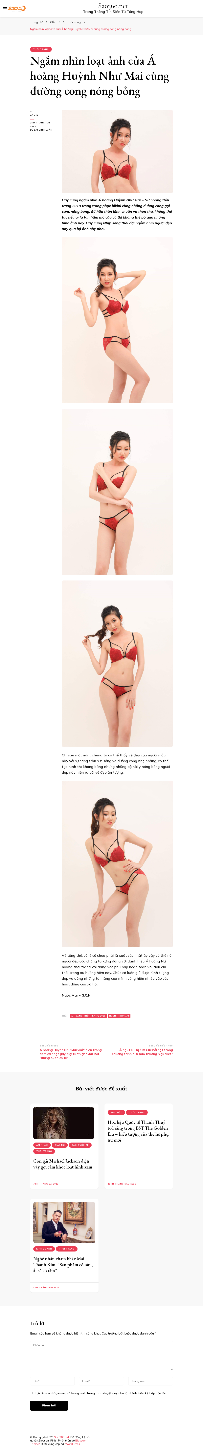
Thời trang (41, 49)
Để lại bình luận (43, 130)
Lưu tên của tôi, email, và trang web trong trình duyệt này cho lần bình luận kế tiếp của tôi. (100, 1393)
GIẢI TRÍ (60, 1145)
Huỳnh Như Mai (119, 1016)
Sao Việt (116, 1112)
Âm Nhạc (42, 1145)
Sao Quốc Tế (80, 1145)
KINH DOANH (44, 1249)
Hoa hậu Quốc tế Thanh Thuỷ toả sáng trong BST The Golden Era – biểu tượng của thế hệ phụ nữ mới (138, 1131)
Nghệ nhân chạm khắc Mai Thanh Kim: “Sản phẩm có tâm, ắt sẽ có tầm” (63, 1264)
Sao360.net (113, 5)
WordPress (72, 1444)
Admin (34, 115)
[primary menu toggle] (5, 8)
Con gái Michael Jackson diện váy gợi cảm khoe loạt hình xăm (62, 1164)
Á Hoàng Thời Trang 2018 (88, 1016)
